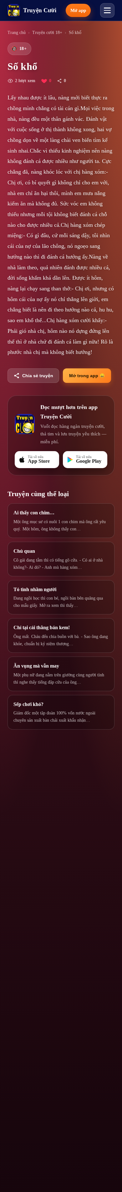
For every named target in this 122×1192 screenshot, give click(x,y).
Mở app (78, 10)
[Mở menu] (107, 10)
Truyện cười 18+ (47, 32)
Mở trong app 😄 (87, 375)
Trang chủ (17, 32)
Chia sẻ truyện (37, 375)
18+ (19, 48)
